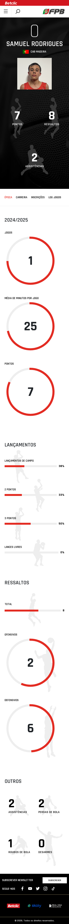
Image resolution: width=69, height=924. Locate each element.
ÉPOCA (8, 197)
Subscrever (54, 880)
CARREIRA (21, 197)
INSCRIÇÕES (38, 197)
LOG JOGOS (54, 197)
